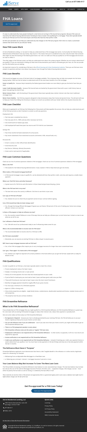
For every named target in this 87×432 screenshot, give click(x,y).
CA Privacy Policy (49, 409)
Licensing (47, 403)
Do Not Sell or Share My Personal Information (16, 420)
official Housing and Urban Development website (50, 67)
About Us (62, 9)
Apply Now (24, 9)
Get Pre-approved (11, 24)
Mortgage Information (49, 9)
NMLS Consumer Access (52, 415)
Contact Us (80, 9)
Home (10, 9)
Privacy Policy (49, 406)
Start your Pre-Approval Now (43, 391)
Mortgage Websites (14, 427)
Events (16, 9)
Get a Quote (71, 9)
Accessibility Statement (52, 412)
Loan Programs (35, 9)
